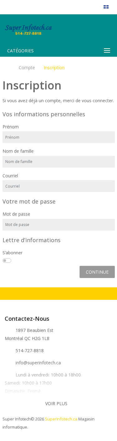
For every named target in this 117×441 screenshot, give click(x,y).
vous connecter (97, 100)
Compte (27, 67)
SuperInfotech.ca (61, 419)
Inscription (54, 67)
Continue (97, 272)
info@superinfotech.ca (38, 363)
